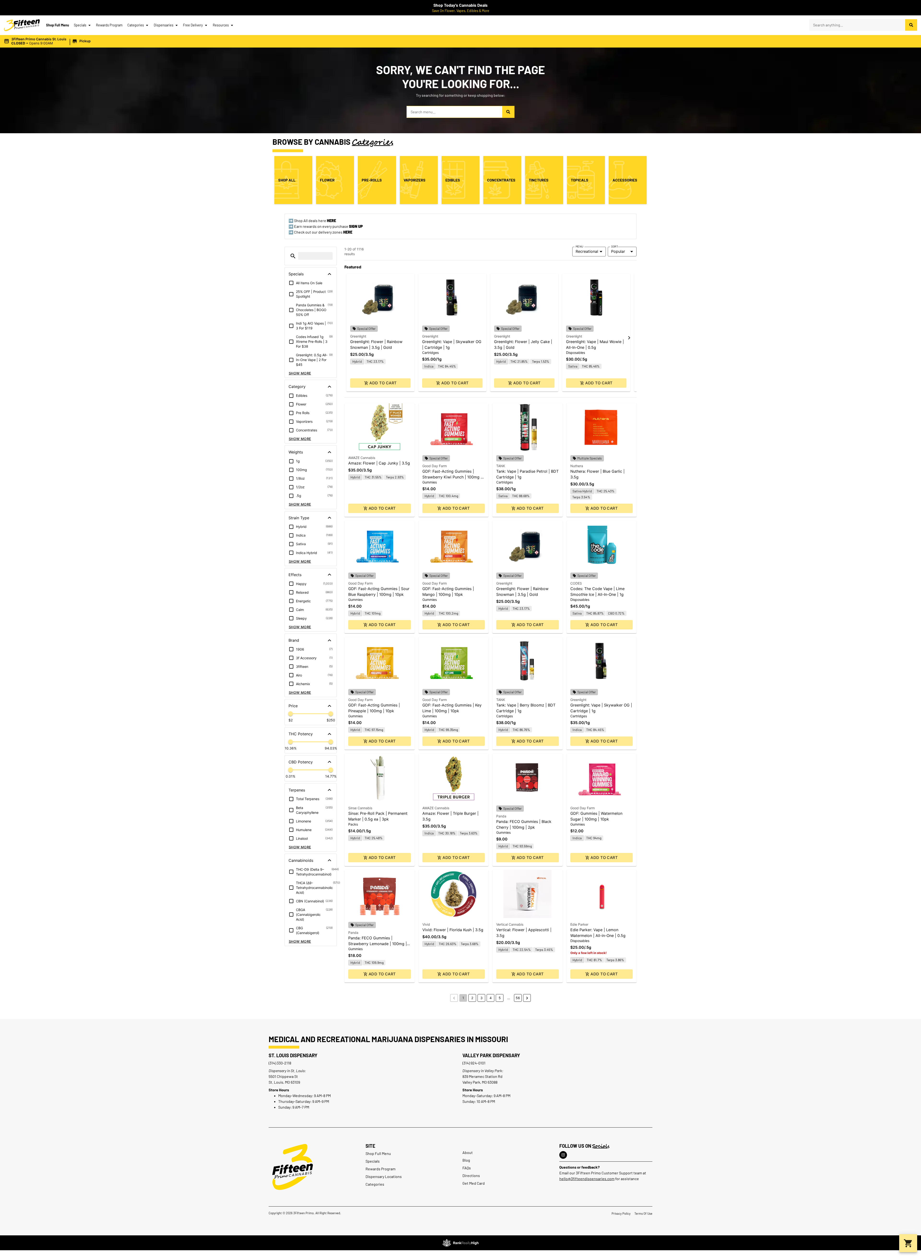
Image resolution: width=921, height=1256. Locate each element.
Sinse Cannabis (360, 808)
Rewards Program (109, 25)
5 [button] (500, 998)
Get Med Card (473, 1183)
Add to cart (382, 382)
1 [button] (463, 998)
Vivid (426, 924)
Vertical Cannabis (509, 924)
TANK (500, 466)
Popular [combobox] (618, 251)
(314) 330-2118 (280, 1063)
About (467, 1152)
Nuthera (576, 466)
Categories (135, 25)
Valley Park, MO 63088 (479, 1082)
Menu (579, 246)
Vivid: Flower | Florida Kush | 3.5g (452, 929)
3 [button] (481, 998)
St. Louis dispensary (293, 1055)
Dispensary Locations (384, 1176)
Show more (300, 373)
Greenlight (358, 336)
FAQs (466, 1167)
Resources (221, 25)
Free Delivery (193, 25)
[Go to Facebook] (563, 1155)
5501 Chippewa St (283, 1076)
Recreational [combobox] (587, 251)
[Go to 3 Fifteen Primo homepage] (22, 25)
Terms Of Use (643, 1213)
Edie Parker (579, 924)
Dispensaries (163, 25)
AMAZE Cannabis (361, 458)
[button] (48, 41)
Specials (80, 25)
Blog (466, 1160)
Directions (471, 1175)
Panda (501, 816)
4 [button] (491, 998)
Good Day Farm (434, 466)
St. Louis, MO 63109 (284, 1082)
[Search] (911, 25)
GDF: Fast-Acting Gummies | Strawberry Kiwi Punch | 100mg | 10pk (452, 477)
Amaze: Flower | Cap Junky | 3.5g (379, 463)
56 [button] (518, 998)
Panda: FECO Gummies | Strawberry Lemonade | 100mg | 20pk (377, 944)
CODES (576, 583)
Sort (614, 246)
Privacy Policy (621, 1213)
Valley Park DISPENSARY (491, 1055)
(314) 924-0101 (473, 1063)
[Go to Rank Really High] (460, 1242)
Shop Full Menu (57, 25)
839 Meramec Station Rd (482, 1076)
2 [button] (472, 998)
